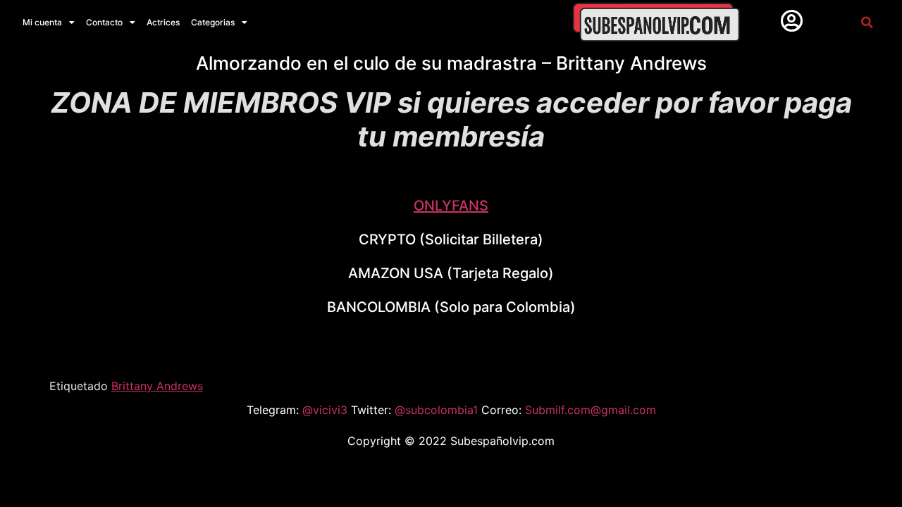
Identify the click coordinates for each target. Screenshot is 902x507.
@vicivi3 (326, 410)
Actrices (163, 22)
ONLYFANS (451, 205)
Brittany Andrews (157, 386)
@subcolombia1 (438, 410)
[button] (866, 22)
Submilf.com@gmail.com (590, 410)
